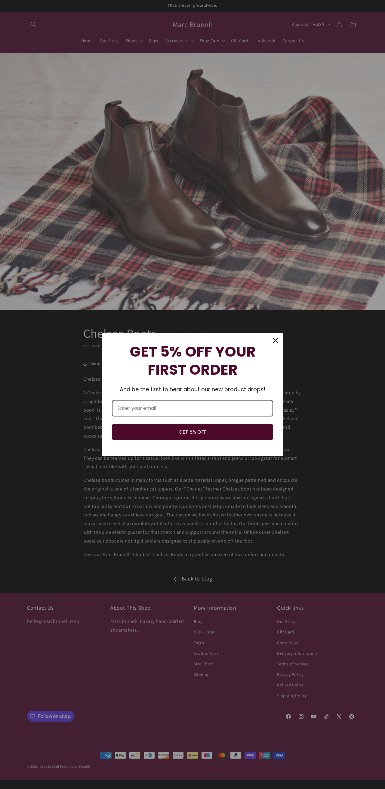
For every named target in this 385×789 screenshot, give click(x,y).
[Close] (275, 340)
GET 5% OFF (193, 432)
